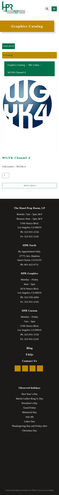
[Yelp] (33, 368)
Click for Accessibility (46, 490)
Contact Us (29, 360)
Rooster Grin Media (29, 490)
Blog (29, 348)
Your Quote (8, 46)
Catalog (8, 55)
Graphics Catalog (16, 65)
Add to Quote (29, 185)
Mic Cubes (33, 65)
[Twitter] (25, 368)
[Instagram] (40, 368)
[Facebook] (18, 368)
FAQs (29, 354)
